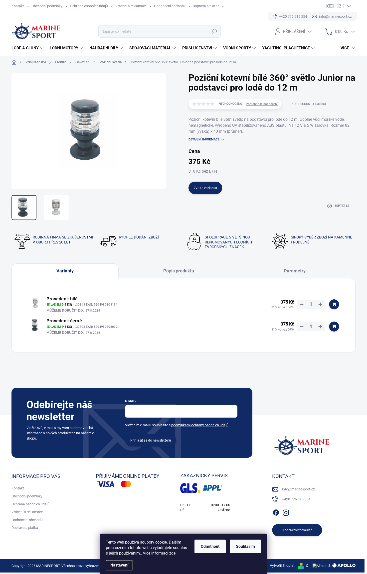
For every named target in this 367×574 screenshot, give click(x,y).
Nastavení (119, 565)
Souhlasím (245, 546)
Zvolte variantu (205, 188)
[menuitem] (28, 48)
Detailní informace (203, 139)
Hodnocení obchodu (169, 6)
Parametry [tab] (295, 270)
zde (172, 553)
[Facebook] (276, 512)
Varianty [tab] (65, 270)
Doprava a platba (206, 6)
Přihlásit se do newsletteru (150, 440)
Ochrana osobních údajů (89, 6)
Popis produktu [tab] (178, 270)
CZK (340, 6)
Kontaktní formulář (297, 530)
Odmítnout (210, 546)
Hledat (214, 31)
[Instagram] (286, 512)
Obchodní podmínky (46, 6)
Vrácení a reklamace (131, 6)
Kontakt (17, 6)
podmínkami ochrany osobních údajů (199, 425)
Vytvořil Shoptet (282, 566)
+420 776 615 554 (296, 499)
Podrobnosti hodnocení (262, 104)
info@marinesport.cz (298, 489)
